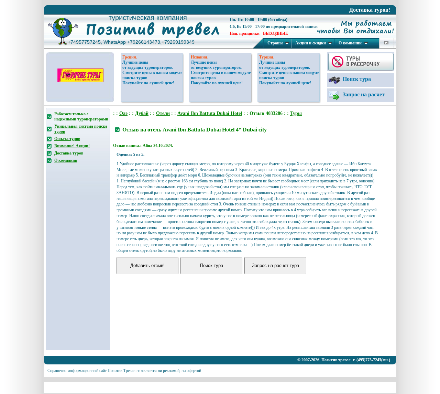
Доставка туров (68, 153)
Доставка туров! (369, 10)
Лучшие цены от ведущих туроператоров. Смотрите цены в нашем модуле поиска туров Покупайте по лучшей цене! (152, 72)
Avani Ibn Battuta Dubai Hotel (209, 113)
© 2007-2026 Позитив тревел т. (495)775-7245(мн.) (343, 360)
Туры (296, 113)
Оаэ (123, 113)
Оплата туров (67, 138)
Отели (163, 113)
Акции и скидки (310, 43)
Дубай (141, 113)
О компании (350, 43)
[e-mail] (386, 42)
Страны (275, 43)
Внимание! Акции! (72, 145)
